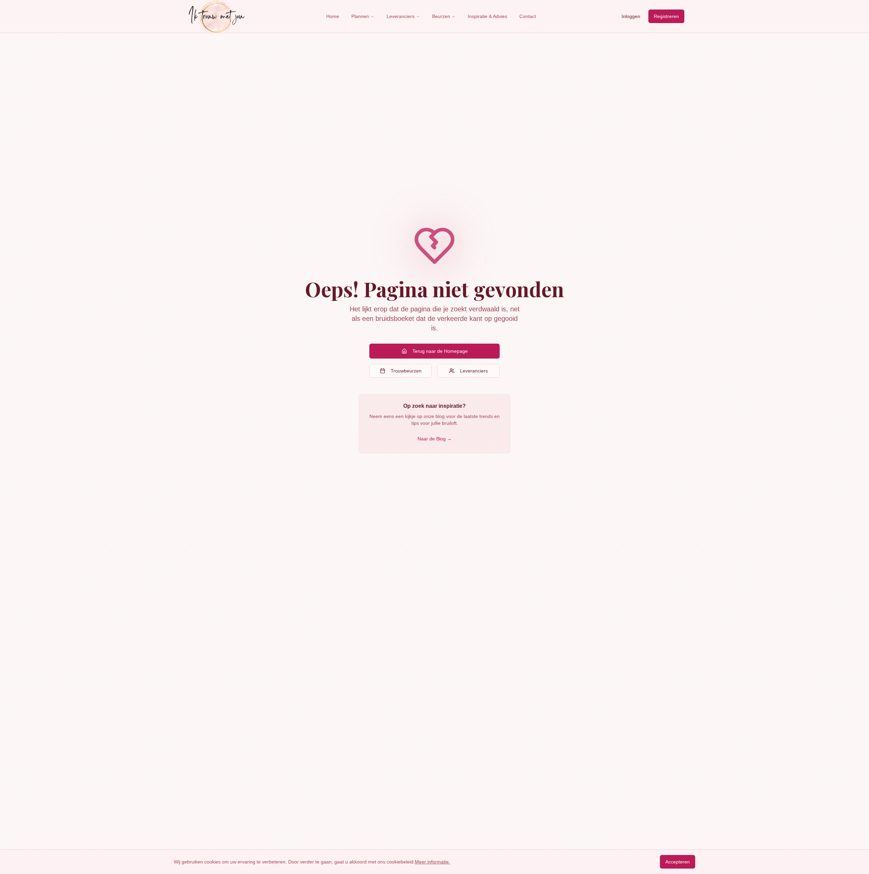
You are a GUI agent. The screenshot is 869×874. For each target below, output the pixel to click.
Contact (527, 16)
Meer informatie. (432, 861)
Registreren (666, 16)
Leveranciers (400, 16)
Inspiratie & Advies (487, 16)
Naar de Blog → (435, 438)
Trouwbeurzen (406, 371)
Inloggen (631, 16)
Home (332, 16)
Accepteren (677, 861)
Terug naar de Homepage (440, 351)
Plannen (360, 16)
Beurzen (441, 16)
